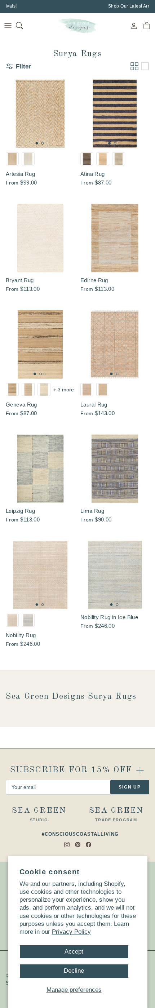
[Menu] (8, 26)
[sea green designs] (77, 26)
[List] (145, 66)
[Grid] (134, 66)
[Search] (24, 26)
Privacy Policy (71, 931)
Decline (74, 970)
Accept (74, 951)
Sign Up (130, 787)
